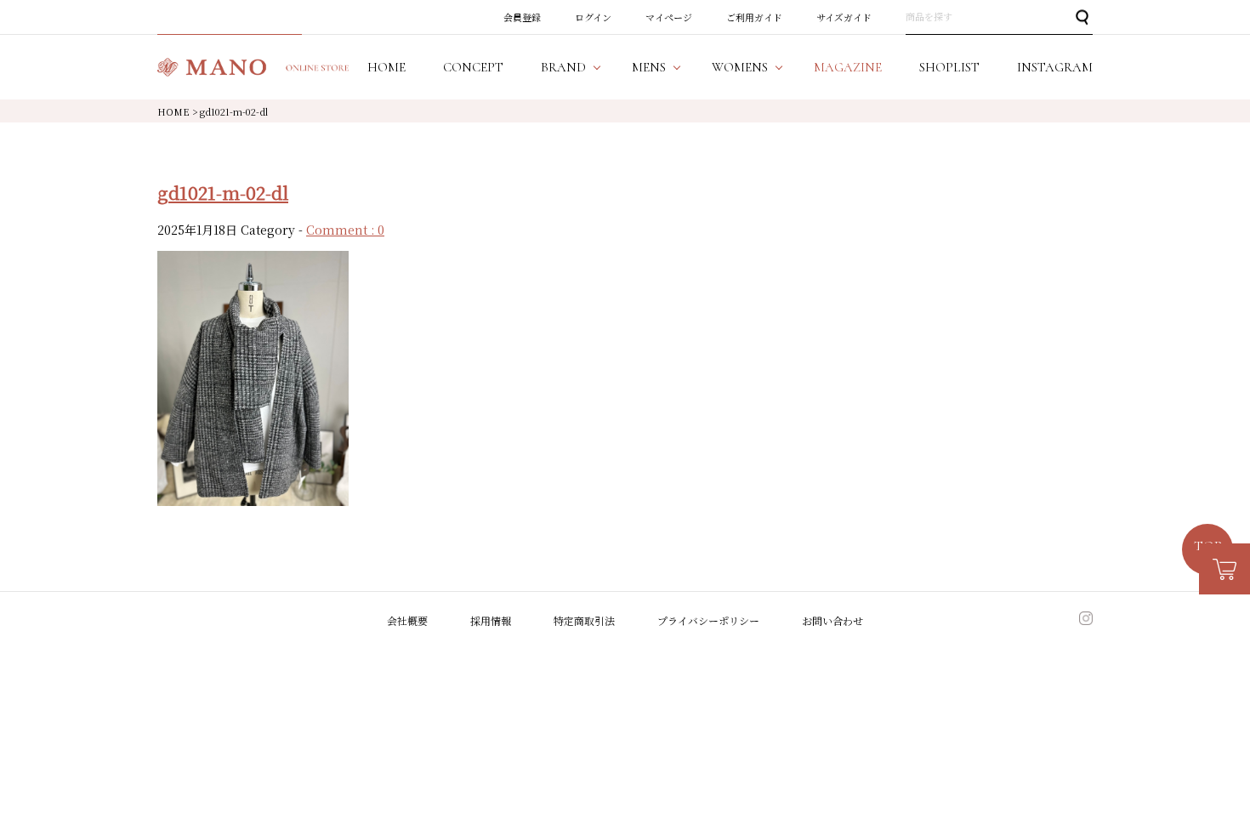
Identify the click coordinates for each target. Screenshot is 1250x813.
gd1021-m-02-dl (222, 192)
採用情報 (490, 619)
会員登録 (522, 17)
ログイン (593, 17)
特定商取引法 (584, 619)
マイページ (668, 17)
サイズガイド (844, 17)
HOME (173, 111)
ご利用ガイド (754, 17)
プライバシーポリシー (708, 619)
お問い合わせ (832, 619)
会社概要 (407, 619)
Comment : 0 (345, 229)
